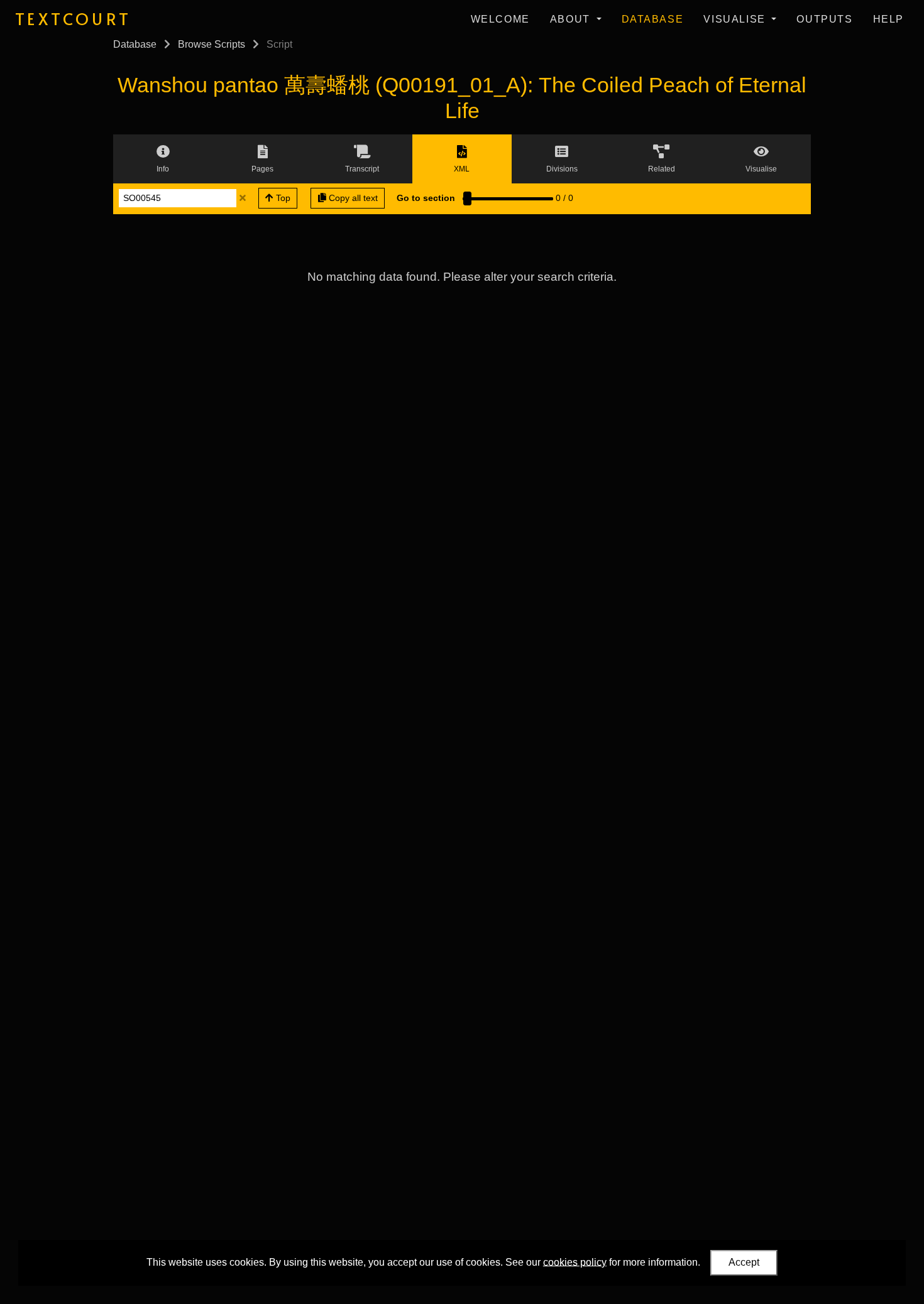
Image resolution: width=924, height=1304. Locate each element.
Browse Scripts (211, 44)
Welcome (500, 19)
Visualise (736, 19)
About (572, 19)
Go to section (426, 198)
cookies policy (575, 1261)
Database (653, 19)
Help (888, 19)
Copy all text (352, 198)
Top (281, 198)
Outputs (824, 19)
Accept (744, 1262)
